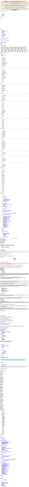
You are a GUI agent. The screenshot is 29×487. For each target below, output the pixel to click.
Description (3, 271)
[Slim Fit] (2, 402)
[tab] (15, 196)
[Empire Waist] (2, 401)
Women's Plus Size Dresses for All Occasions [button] (5, 451)
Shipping (4, 229)
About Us (3, 335)
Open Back (3, 89)
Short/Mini (3, 134)
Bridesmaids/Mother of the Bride (6, 199)
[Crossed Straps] (2, 382)
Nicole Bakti (3, 484)
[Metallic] (1, 385)
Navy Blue (3, 177)
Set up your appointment (3, 306)
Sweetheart (3, 148)
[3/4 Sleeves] (2, 404)
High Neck (3, 141)
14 (13, 366)
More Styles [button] (1, 481)
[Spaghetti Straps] (2, 408)
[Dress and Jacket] (2, 376)
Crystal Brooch (4, 110)
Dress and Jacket (4, 71)
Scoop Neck (3, 146)
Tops (3, 80)
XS (12, 51)
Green (3, 172)
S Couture (4, 234)
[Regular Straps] (2, 407)
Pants (3, 75)
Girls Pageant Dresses (4, 62)
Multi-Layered (4, 88)
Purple (3, 178)
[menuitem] (15, 13)
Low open (3, 97)
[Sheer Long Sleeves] (2, 405)
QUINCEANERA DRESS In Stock (7, 210)
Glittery (3, 102)
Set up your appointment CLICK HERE (5, 341)
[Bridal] (3, 372)
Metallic (3, 103)
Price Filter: (2, 42)
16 (2, 48)
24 (13, 48)
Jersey (3, 121)
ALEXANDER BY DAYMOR (7, 216)
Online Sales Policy (2, 269)
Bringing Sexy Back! (5, 231)
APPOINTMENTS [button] (2, 437)
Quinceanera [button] (1, 454)
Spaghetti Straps (4, 165)
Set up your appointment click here (4, 324)
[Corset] (2, 380)
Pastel (3, 105)
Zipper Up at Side (4, 99)
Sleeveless (3, 161)
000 (2, 47)
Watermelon (3, 183)
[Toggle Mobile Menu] (0, 342)
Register (3, 15)
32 (24, 48)
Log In (2, 16)
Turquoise (3, 174)
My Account (3, 14)
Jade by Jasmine (5, 222)
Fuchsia (3, 182)
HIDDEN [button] (1, 478)
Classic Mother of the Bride (6, 200)
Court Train (3, 132)
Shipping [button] (1, 475)
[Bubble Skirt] (2, 378)
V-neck (3, 149)
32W (6, 51)
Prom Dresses (3, 64)
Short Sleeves (3, 160)
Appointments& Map (3, 347)
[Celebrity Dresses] (2, 379)
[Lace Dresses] (2, 377)
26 (16, 48)
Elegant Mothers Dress (5, 198)
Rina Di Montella (5, 226)
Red (2, 184)
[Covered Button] (2, 381)
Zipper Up (3, 98)
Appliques (3, 108)
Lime (3, 173)
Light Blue (3, 175)
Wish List (3, 13)
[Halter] (2, 398)
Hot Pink (3, 423)
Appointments (5, 196)
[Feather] (1, 392)
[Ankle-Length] (1, 394)
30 (24, 366)
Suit (2, 79)
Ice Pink (3, 180)
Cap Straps (3, 164)
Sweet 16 (3, 66)
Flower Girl (3, 61)
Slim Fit (3, 154)
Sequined (3, 125)
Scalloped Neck (4, 145)
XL (1, 367)
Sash (2, 115)
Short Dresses (3, 78)
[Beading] (2, 388)
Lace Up (3, 96)
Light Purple (3, 179)
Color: (1, 250)
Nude (3, 187)
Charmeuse (3, 119)
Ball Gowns (3, 69)
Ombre (3, 104)
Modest (3, 74)
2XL (26, 51)
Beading (3, 109)
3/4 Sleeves (3, 158)
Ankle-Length (4, 130)
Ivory (3, 428)
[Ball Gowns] (2, 375)
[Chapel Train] (1, 395)
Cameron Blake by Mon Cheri (6, 217)
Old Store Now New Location (5, 345)
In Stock (8, 247)
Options (4, 235)
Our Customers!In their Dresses (4, 353)
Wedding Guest (5, 201)
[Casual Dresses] (3, 373)
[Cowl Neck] (2, 397)
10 (20, 47)
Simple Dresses (3, 449)
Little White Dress (4, 73)
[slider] (25, 359)
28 (19, 48)
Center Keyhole (4, 86)
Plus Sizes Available (4, 90)
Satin (3, 124)
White (3, 433)
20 (17, 366)
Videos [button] (2, 349)
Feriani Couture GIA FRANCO (7, 221)
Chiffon (3, 120)
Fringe (3, 113)
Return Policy (3, 332)
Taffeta (3, 126)
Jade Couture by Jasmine (6, 223)
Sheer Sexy (3, 77)
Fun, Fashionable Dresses (6, 206)
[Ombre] (1, 386)
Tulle (3, 127)
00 (5, 47)
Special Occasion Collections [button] (3, 445)
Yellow (3, 170)
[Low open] (2, 383)
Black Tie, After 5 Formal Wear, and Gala (7, 204)
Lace (3, 114)
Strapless (3, 166)
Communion (3, 60)
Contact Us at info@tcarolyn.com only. (6, 331)
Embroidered (3, 111)
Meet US (3, 354)
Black (3, 189)
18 (5, 48)
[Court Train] (1, 396)
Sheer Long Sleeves (4, 159)
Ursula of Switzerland (5, 227)
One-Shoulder (4, 144)
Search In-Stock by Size (4, 45)
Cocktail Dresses (4, 59)
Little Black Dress (4, 72)
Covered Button (4, 95)
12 (23, 47)
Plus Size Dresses (5, 208)
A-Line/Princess (4, 152)
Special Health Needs (5, 236)
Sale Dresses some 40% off (5, 483)
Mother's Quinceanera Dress (5, 456)
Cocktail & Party (4, 447)
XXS (9, 51)
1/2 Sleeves (3, 157)
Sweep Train (3, 135)
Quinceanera (3, 65)
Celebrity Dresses (4, 85)
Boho (3, 70)
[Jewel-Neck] (2, 399)
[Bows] (2, 389)
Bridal (3, 57)
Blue (3, 418)
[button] (3, 30)
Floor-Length (3, 133)
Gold (3, 188)
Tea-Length (3, 136)
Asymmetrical (4, 131)
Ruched (3, 91)
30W (3, 51)
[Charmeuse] (1, 391)
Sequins (3, 116)
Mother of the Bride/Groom (5, 63)
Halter (3, 140)
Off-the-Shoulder (4, 143)
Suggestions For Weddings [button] (3, 440)
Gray (3, 190)
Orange (3, 185)
